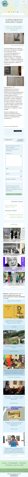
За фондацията (13, 463)
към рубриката (14, 455)
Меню (23, 2)
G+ (13, 12)
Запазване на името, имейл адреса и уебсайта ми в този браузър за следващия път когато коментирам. (14, 188)
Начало (4, 463)
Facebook (9, 12)
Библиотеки (14, 403)
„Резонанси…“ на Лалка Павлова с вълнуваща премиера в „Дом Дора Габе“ (14, 398)
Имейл (8, 174)
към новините (14, 287)
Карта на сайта (19, 465)
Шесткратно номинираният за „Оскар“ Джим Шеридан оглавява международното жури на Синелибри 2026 (14, 269)
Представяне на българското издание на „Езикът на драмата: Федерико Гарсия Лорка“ (14, 321)
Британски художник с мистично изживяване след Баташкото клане (14, 255)
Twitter (18, 12)
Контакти (22, 463)
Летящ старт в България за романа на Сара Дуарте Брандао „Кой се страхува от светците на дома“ (14, 372)
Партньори (8, 465)
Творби (14, 326)
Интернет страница (11, 179)
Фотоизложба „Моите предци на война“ (11, 206)
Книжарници (14, 351)
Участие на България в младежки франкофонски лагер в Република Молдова (14, 284)
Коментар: (9, 153)
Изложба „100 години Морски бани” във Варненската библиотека (14, 424)
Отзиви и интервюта (14, 377)
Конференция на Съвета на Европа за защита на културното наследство (15, 216)
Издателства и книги (14, 301)
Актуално (14, 224)
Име (7, 168)
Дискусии (14, 429)
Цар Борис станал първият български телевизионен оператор (14, 240)
